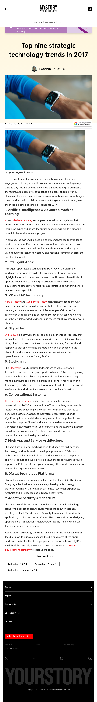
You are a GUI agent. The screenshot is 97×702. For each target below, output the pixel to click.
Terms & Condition (12, 649)
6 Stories (60, 68)
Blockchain (15, 367)
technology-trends (44, 564)
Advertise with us (44, 556)
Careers (38, 645)
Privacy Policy (69, 645)
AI (6, 220)
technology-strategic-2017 (21, 570)
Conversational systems (18, 401)
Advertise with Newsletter (19, 636)
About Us (8, 645)
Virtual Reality (13, 301)
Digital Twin (11, 334)
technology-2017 (16, 564)
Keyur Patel (45, 69)
